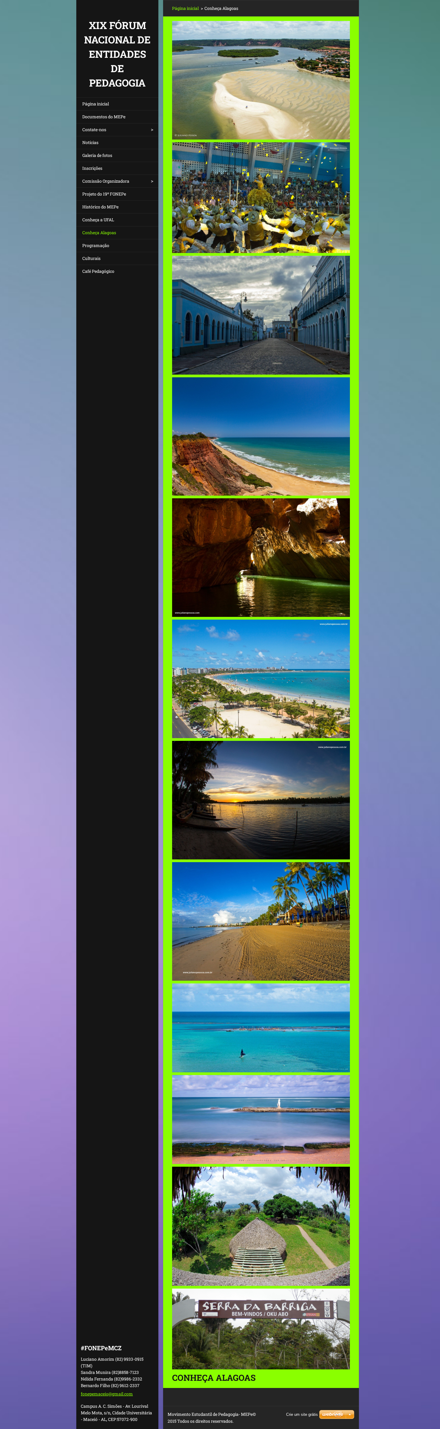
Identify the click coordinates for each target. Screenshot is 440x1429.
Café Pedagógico (98, 271)
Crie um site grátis (302, 1414)
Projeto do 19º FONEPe (104, 194)
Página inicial (95, 104)
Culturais (91, 258)
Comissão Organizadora (105, 181)
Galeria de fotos (97, 155)
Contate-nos (94, 129)
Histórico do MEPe (100, 207)
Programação (95, 245)
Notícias (90, 142)
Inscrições (92, 168)
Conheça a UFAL (98, 219)
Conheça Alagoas (99, 232)
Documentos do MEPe (103, 116)
